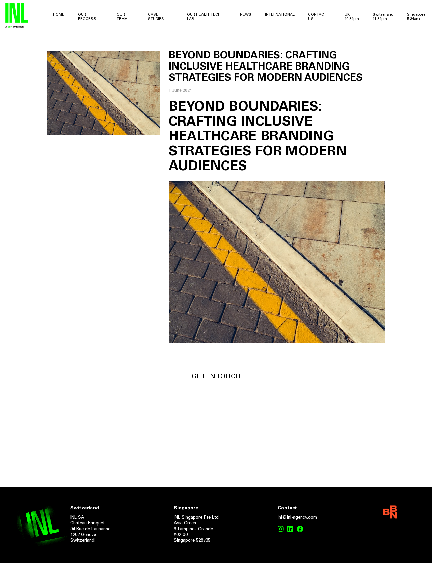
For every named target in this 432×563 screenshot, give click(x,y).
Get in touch (216, 376)
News (245, 15)
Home (58, 15)
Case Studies (156, 17)
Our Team (122, 17)
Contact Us (317, 17)
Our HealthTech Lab (204, 17)
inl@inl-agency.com (297, 518)
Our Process (87, 17)
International (280, 15)
